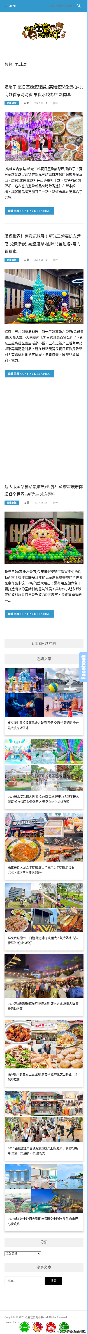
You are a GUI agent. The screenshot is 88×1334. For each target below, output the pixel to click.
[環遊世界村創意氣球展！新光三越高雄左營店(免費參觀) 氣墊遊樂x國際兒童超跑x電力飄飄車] (44, 295)
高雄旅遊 (12, 103)
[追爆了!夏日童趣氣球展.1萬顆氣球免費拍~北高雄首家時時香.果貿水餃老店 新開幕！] (44, 136)
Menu (13, 6)
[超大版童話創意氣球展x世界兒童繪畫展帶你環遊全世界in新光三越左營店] (44, 537)
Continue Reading (35, 211)
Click (83, 667)
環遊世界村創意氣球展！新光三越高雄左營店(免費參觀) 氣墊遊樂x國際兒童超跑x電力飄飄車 (43, 244)
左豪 (26, 103)
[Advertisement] (44, 438)
